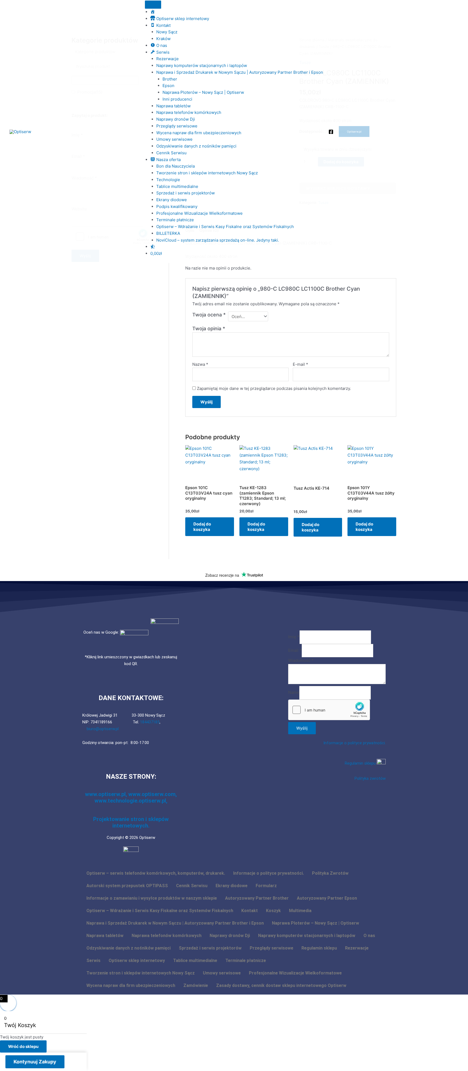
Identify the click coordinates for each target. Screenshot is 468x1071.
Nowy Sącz (166, 31)
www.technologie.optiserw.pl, (131, 800)
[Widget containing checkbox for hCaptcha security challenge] (329, 710)
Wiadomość (301, 660)
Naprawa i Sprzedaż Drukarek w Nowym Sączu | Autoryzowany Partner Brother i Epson (239, 72)
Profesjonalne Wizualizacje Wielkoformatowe (199, 213)
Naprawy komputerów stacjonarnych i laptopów (201, 65)
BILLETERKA (168, 233)
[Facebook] (331, 131)
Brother (169, 79)
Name (293, 692)
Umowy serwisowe (174, 139)
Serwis (93, 960)
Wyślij (302, 728)
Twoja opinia (208, 328)
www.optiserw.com (152, 794)
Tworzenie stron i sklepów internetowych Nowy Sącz (207, 172)
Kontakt (249, 910)
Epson (168, 85)
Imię (294, 637)
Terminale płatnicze (175, 219)
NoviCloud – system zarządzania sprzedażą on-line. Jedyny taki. (217, 240)
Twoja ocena (209, 315)
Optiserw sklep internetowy (137, 960)
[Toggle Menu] (153, 5)
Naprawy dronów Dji (175, 119)
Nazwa (200, 364)
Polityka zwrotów (370, 778)
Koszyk (273, 910)
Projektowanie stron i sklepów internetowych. (131, 822)
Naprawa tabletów (173, 105)
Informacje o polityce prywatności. (354, 742)
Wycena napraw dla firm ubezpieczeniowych (198, 132)
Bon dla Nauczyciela (175, 166)
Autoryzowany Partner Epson (327, 898)
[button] (354, 131)
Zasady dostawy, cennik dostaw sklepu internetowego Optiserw (281, 985)
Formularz (266, 885)
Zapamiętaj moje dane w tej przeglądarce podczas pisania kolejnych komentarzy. (274, 388)
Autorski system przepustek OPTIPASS (127, 885)
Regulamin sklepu (361, 763)
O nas (369, 935)
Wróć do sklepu (23, 1046)
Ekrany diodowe (171, 199)
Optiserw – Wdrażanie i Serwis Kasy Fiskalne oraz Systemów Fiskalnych (225, 226)
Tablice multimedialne (177, 186)
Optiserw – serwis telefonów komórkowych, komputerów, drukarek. (155, 873)
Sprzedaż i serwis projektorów (185, 192)
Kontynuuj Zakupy (35, 1061)
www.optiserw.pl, (106, 794)
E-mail (300, 364)
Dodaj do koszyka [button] (202, 526)
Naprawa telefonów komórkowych (188, 112)
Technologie (168, 179)
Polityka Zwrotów (330, 873)
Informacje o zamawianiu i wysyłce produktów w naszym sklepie (151, 898)
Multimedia (300, 910)
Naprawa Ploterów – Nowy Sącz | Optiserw (203, 92)
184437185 (150, 722)
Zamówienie (195, 985)
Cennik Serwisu (171, 152)
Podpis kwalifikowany (176, 206)
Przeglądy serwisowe (176, 126)
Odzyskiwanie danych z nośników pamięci (196, 146)
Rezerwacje (167, 58)
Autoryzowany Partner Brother (257, 898)
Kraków (163, 38)
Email (295, 650)
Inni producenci (177, 99)
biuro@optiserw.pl (103, 728)
